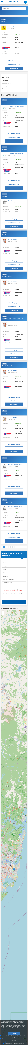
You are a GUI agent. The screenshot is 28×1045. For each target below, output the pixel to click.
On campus (18, 32)
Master (3, 19)
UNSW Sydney (10, 26)
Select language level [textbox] (8, 579)
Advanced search (14, 12)
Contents (5, 80)
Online (17, 470)
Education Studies (6, 460)
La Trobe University (12, 239)
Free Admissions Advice (14, 64)
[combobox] (14, 576)
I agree (14, 1033)
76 (23, 547)
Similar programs (15, 60)
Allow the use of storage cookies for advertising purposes (14, 1036)
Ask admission (14, 68)
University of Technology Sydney (16, 106)
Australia (12, 28)
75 (21, 547)
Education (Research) (7, 276)
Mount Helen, (11, 466)
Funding (4, 86)
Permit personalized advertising (14, 1042)
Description (5, 77)
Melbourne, (10, 241)
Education (4, 102)
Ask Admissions (14, 141)
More (3, 89)
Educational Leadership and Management (12, 318)
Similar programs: (9, 95)
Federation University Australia (15, 464)
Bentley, (10, 203)
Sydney (8, 28)
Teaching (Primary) (7, 365)
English (17, 37)
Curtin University (12, 200)
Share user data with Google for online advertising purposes (14, 1039)
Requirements (6, 83)
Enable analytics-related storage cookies (14, 1043)
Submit (14, 602)
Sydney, (10, 108)
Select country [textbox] (6, 576)
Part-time (17, 34)
